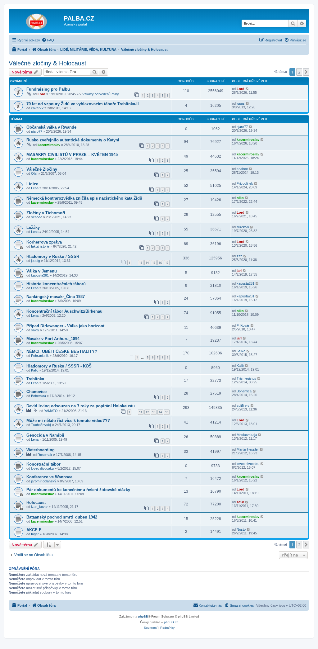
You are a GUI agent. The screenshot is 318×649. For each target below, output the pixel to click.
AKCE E (34, 530)
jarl (239, 270)
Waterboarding (40, 450)
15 (153, 263)
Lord (41, 94)
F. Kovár (243, 325)
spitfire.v (243, 405)
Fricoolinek (245, 183)
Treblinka (35, 379)
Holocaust (36, 502)
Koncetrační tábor (43, 464)
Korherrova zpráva (44, 242)
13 (140, 263)
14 (147, 263)
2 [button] (299, 72)
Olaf (34, 173)
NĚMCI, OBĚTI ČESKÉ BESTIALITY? (61, 351)
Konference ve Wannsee (49, 477)
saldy (35, 330)
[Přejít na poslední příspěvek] (247, 89)
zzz (239, 256)
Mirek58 (243, 227)
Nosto (241, 529)
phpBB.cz (171, 622)
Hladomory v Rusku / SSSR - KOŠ (59, 366)
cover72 (37, 108)
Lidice (32, 184)
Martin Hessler (248, 449)
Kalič (34, 370)
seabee (242, 169)
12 (147, 412)
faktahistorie (40, 246)
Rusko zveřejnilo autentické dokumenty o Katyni (72, 140)
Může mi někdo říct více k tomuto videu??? (68, 420)
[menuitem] (48, 40)
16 (160, 263)
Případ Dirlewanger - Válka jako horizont (65, 326)
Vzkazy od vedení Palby (100, 94)
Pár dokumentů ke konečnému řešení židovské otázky (78, 489)
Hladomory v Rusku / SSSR (52, 256)
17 (166, 263)
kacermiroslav (49, 145)
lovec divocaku (42, 468)
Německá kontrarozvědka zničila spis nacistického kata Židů (84, 198)
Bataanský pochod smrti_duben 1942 (61, 517)
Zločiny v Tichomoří (45, 213)
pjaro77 (36, 131)
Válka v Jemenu (41, 271)
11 (140, 412)
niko (240, 198)
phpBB (143, 616)
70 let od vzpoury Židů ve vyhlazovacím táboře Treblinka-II (82, 104)
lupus (241, 103)
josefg (35, 261)
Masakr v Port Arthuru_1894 (53, 338)
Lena (35, 188)
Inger (35, 534)
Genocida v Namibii (45, 435)
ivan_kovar (39, 507)
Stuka (241, 351)
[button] (306, 72)
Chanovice (36, 391)
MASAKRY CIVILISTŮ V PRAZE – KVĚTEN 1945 (72, 154)
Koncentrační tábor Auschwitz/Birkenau (64, 311)
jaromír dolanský (43, 481)
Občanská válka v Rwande (51, 127)
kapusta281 (40, 275)
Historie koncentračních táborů (56, 284)
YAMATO (51, 411)
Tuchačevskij (41, 425)
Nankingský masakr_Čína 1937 (55, 296)
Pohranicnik (40, 356)
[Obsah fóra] (37, 20)
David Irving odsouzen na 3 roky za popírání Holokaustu (80, 406)
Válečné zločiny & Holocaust (47, 63)
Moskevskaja (247, 435)
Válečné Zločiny (41, 169)
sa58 (240, 502)
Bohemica (38, 396)
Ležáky (33, 227)
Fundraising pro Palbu (48, 89)
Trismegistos (246, 378)
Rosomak (45, 455)
